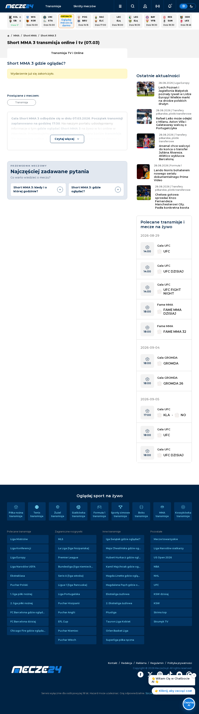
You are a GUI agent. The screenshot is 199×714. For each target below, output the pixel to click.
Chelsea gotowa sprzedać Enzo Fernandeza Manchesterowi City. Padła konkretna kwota (172, 201)
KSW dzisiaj (161, 594)
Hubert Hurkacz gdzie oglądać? (125, 557)
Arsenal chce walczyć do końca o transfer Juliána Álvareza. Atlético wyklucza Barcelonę (174, 152)
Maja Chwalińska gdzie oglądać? (125, 548)
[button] (120, 6)
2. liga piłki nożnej (21, 603)
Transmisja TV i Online (67, 53)
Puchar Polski (19, 584)
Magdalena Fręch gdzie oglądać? (125, 584)
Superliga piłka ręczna (120, 639)
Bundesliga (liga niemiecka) (76, 566)
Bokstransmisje (141, 514)
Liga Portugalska (69, 594)
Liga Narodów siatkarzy (169, 548)
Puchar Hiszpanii (69, 603)
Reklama (141, 663)
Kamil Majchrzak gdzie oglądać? (125, 566)
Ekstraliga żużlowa (117, 594)
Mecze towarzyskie (166, 539)
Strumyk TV (161, 621)
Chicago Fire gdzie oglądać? (28, 630)
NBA (156, 566)
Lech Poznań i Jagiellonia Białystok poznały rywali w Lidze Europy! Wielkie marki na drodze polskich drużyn (175, 96)
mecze (19, 6)
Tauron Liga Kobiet (118, 621)
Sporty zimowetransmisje (120, 514)
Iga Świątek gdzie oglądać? (123, 539)
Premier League (68, 557)
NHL (156, 575)
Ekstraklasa (17, 575)
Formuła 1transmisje (99, 514)
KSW (157, 603)
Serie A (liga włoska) (71, 575)
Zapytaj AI (189, 704)
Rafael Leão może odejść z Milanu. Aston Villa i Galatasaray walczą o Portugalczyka (174, 123)
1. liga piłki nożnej (21, 594)
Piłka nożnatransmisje (16, 514)
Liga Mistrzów (19, 539)
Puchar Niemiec (68, 630)
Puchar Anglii (66, 612)
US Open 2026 (163, 557)
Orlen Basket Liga (117, 630)
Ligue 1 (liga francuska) (72, 584)
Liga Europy (17, 557)
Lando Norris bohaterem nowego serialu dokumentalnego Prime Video (172, 175)
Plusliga (111, 612)
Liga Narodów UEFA (22, 566)
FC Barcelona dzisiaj (23, 621)
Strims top (160, 612)
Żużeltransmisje (57, 514)
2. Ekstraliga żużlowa (119, 603)
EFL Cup (63, 621)
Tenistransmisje (36, 514)
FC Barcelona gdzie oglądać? (28, 612)
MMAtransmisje (162, 514)
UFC (156, 584)
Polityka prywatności (180, 663)
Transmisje (53, 6)
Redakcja (126, 663)
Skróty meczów (84, 6)
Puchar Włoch (67, 639)
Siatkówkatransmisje (78, 514)
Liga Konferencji (20, 548)
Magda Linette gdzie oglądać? (125, 575)
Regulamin (157, 663)
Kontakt (112, 663)
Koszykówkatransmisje (183, 514)
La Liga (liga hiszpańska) (73, 548)
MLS (60, 539)
